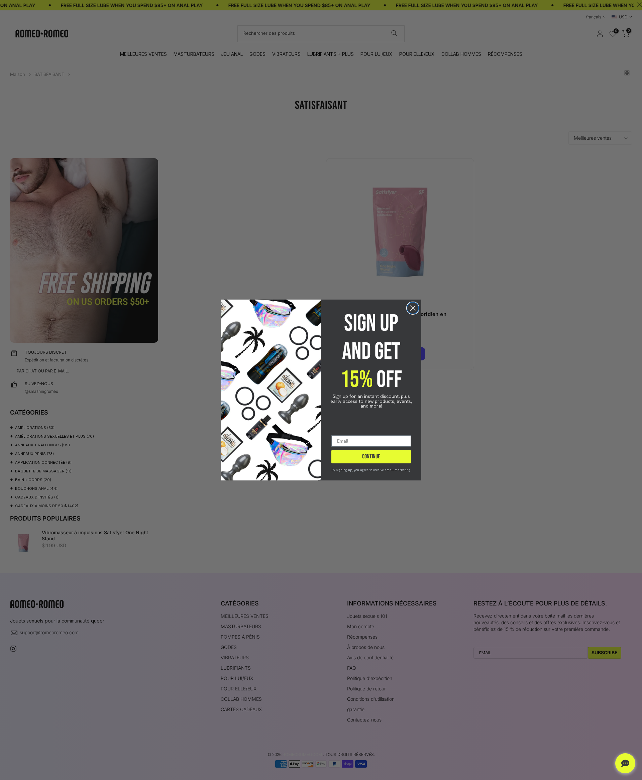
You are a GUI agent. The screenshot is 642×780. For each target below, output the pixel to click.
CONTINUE (371, 456)
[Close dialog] (413, 308)
